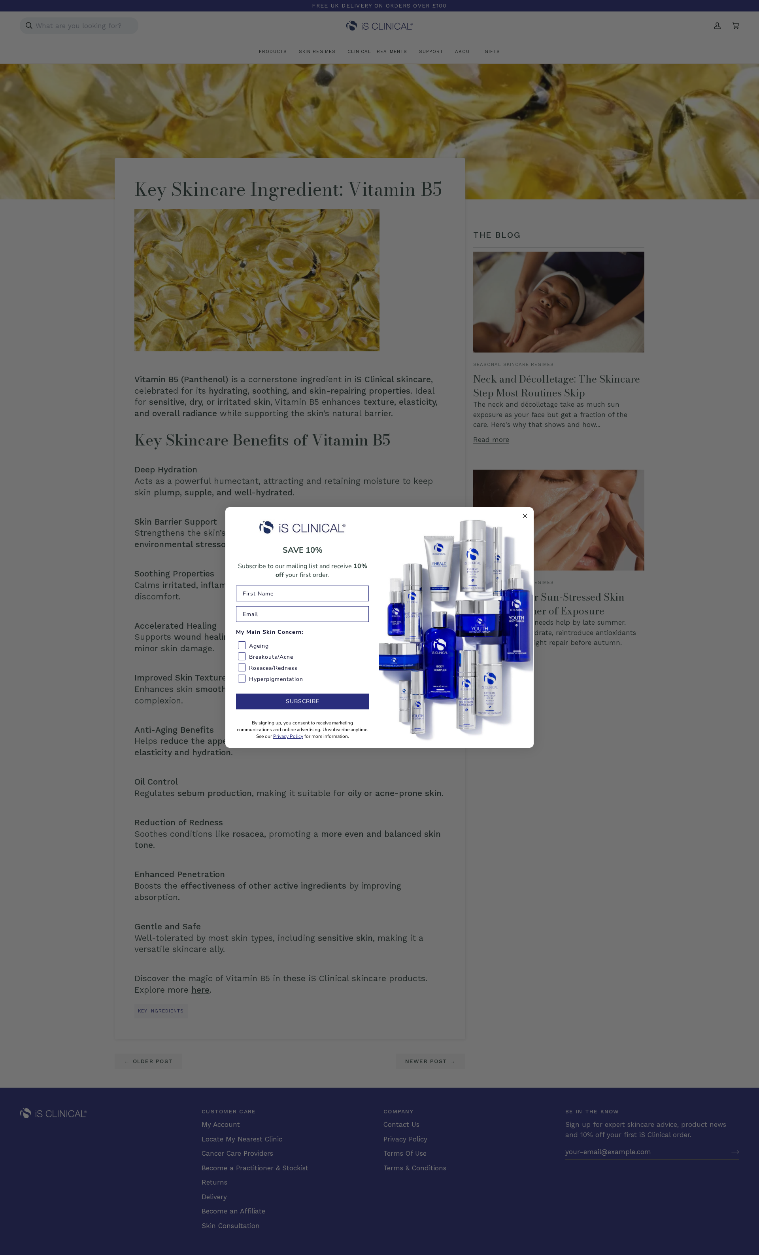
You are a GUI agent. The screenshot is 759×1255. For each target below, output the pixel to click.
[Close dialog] (525, 516)
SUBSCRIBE (302, 701)
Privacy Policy (288, 736)
